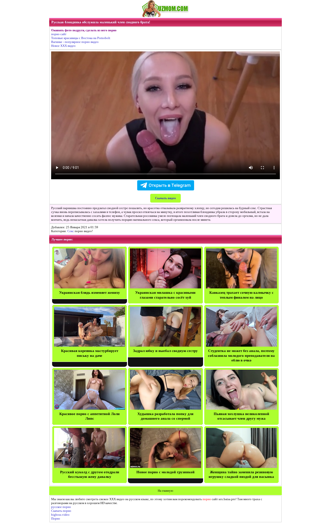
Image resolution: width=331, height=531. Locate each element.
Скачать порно (61, 511)
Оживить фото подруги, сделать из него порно (84, 30)
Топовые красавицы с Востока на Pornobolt (80, 38)
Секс (70, 231)
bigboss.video (60, 514)
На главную (165, 490)
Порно (55, 518)
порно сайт (58, 34)
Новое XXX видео (63, 46)
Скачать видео (165, 198)
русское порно (61, 507)
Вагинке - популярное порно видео (75, 42)
